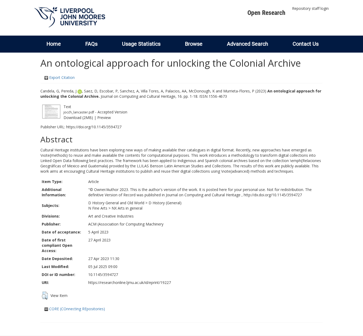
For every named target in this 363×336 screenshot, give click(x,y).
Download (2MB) (78, 117)
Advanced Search (247, 44)
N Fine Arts (97, 208)
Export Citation (61, 77)
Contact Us (306, 44)
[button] (45, 296)
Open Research (266, 12)
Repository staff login (310, 8)
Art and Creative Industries (111, 216)
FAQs (91, 44)
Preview (104, 117)
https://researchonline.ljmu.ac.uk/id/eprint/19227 (129, 282)
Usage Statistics (141, 44)
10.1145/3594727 (103, 274)
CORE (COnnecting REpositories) (76, 308)
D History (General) (165, 202)
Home (54, 44)
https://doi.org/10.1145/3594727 (93, 126)
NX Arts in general (127, 208)
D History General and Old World (116, 202)
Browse (193, 44)
